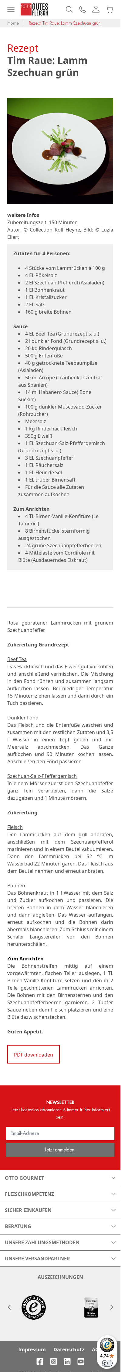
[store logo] (34, 9)
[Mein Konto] (96, 9)
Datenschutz (68, 1349)
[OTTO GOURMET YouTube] (81, 1361)
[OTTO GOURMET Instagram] (53, 1361)
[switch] (107, 1363)
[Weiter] (111, 1307)
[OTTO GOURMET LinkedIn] (67, 1361)
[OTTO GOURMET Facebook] (40, 1361)
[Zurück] (9, 1307)
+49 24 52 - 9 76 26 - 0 (82, 9)
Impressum (32, 1349)
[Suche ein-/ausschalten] (69, 9)
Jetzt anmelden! (60, 1149)
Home (13, 23)
